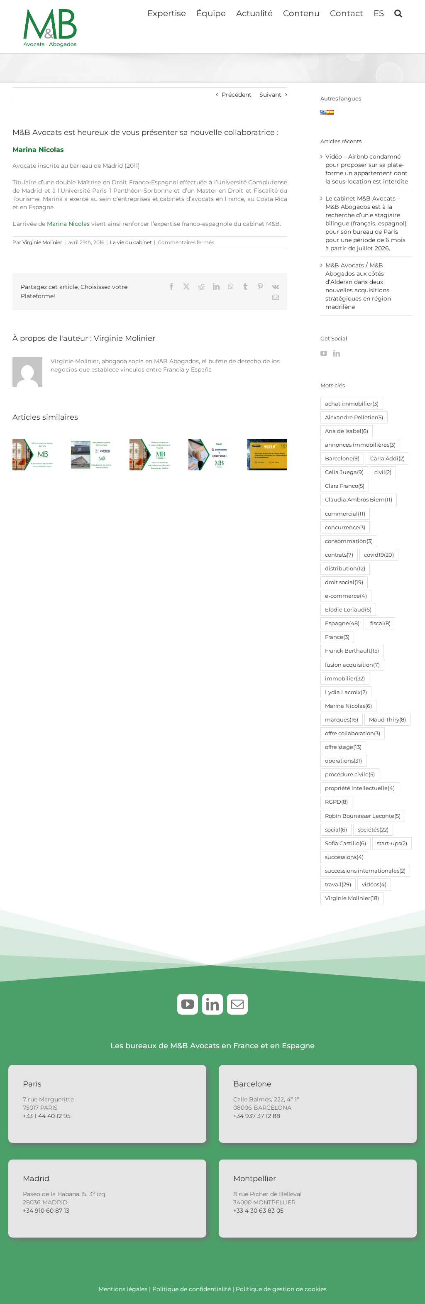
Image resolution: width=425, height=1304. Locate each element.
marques (341, 720)
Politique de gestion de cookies (281, 1289)
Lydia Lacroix (346, 692)
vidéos (374, 884)
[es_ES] (330, 114)
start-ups (392, 843)
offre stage (343, 747)
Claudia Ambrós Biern (358, 500)
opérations (343, 761)
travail (338, 884)
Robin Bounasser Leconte (363, 816)
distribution (345, 568)
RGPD (336, 802)
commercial (345, 514)
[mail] (237, 1004)
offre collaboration (352, 733)
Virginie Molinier (42, 242)
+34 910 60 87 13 (46, 1210)
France (337, 637)
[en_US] (323, 114)
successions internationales (365, 871)
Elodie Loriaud (348, 610)
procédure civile (350, 774)
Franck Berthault (352, 651)
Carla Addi (387, 458)
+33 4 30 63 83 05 (258, 1210)
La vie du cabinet (131, 242)
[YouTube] (323, 353)
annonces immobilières (360, 445)
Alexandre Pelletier (354, 417)
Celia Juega (344, 472)
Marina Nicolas (38, 150)
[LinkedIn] (336, 353)
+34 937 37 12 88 (256, 1116)
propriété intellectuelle (360, 788)
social (336, 830)
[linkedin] (212, 1004)
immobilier (345, 678)
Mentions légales (122, 1289)
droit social (344, 582)
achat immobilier (352, 404)
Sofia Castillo (345, 843)
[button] (398, 12)
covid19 (379, 555)
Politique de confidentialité (191, 1289)
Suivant (270, 94)
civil (382, 472)
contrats (339, 555)
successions (344, 857)
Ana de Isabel (346, 431)
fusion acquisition (352, 665)
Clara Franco (344, 486)
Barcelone (342, 458)
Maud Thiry (387, 720)
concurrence (345, 527)
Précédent (237, 94)
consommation (349, 541)
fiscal (380, 623)
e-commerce (346, 596)
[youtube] (187, 1004)
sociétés (373, 830)
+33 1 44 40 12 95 (47, 1116)
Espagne (342, 623)
